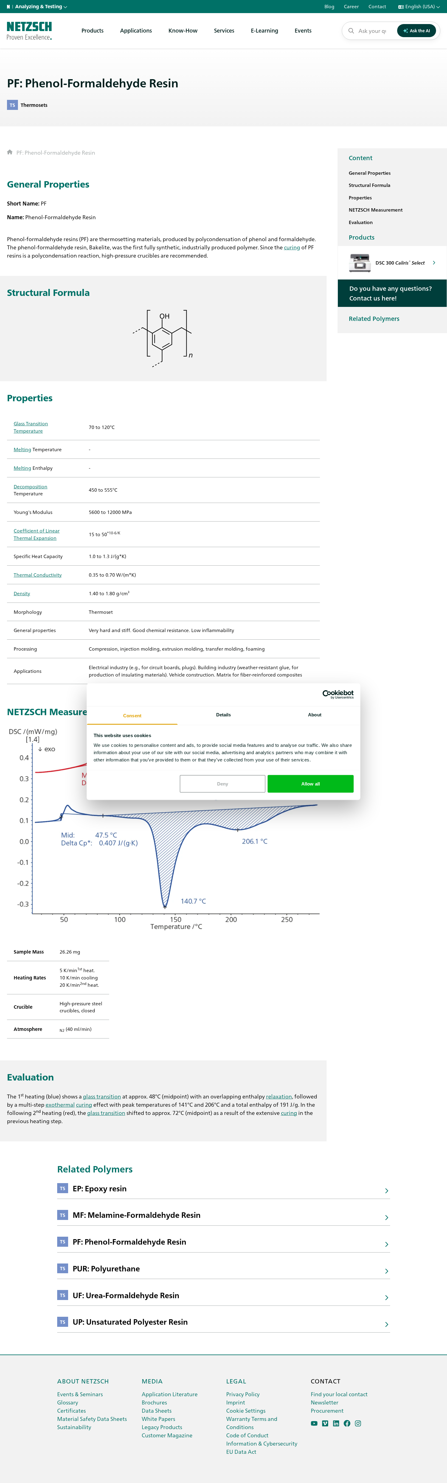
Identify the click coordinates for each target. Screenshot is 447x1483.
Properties (360, 197)
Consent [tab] (132, 715)
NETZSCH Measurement (376, 209)
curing (292, 247)
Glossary (67, 1402)
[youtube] (314, 1423)
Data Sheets (157, 1410)
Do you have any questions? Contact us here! (390, 293)
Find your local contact (339, 1394)
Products (92, 30)
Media (152, 1380)
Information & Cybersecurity (261, 1443)
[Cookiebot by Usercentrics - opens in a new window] (327, 694)
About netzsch (83, 1380)
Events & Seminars (80, 1394)
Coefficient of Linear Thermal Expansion (37, 534)
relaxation (279, 1096)
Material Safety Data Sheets (92, 1418)
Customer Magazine (167, 1435)
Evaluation (361, 222)
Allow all (310, 783)
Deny (222, 783)
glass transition (102, 1096)
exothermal (60, 1104)
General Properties (370, 172)
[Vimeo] (325, 1423)
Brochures (154, 1402)
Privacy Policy (243, 1394)
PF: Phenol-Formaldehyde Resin (55, 152)
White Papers (158, 1418)
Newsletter (324, 1402)
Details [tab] (223, 714)
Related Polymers (374, 318)
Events (303, 30)
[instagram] (358, 1423)
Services (224, 30)
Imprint (235, 1402)
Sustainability (74, 1427)
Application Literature (170, 1394)
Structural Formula (369, 184)
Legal (236, 1380)
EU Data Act (241, 1451)
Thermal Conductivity (38, 574)
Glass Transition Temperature (31, 427)
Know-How (183, 30)
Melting (22, 449)
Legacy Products (162, 1427)
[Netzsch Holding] (9, 6)
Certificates (71, 1410)
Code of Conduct (247, 1435)
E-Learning (264, 30)
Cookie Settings (245, 1410)
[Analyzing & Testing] (29, 30)
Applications (136, 30)
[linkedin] (336, 1423)
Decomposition (30, 486)
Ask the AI (420, 30)
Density (22, 593)
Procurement (327, 1410)
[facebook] (347, 1423)
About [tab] (314, 714)
